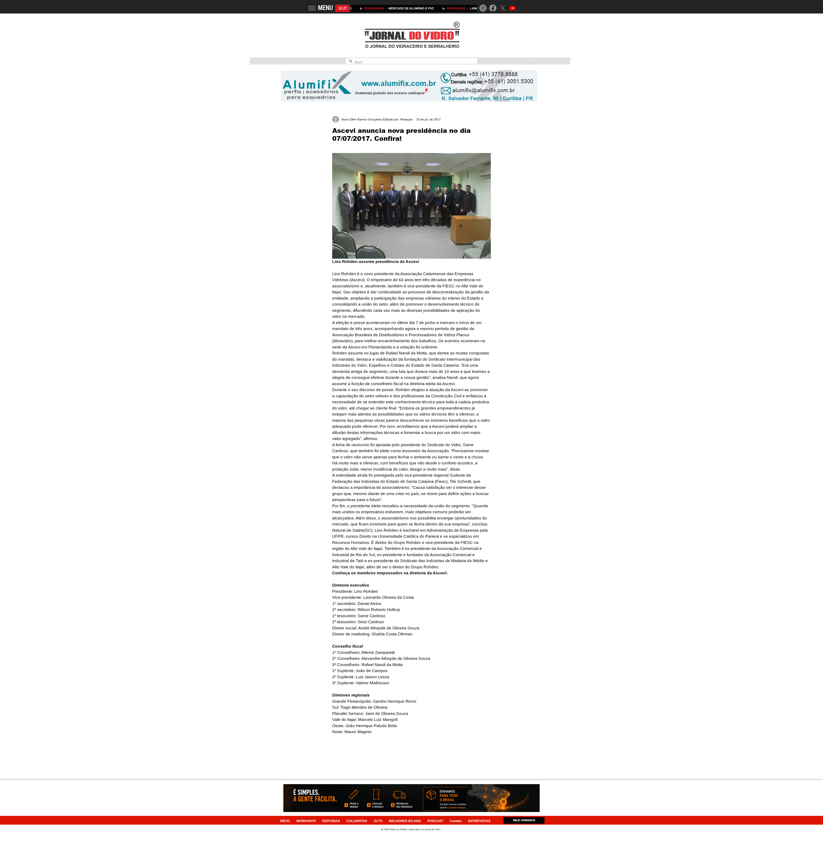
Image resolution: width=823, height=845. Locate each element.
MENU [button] (325, 8)
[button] (312, 8)
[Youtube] (512, 8)
